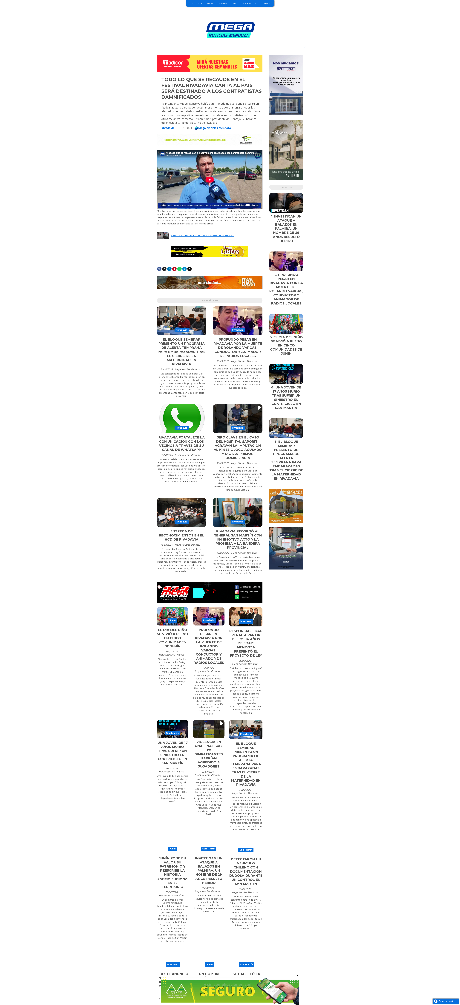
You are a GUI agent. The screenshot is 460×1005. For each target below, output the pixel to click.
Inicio (192, 3)
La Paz (234, 3)
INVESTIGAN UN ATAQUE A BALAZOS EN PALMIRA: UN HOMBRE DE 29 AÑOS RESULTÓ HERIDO (208, 870)
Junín (200, 3)
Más (266, 3)
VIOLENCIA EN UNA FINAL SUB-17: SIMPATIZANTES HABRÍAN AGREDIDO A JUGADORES (209, 754)
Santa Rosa (246, 3)
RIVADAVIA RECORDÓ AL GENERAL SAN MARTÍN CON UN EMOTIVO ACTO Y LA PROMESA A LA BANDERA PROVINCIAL (238, 539)
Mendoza (245, 621)
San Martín (222, 3)
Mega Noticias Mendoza (214, 128)
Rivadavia (210, 3)
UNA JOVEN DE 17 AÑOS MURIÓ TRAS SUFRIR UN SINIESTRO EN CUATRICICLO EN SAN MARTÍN (172, 753)
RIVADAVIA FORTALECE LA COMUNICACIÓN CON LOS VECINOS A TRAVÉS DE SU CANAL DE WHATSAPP (181, 443)
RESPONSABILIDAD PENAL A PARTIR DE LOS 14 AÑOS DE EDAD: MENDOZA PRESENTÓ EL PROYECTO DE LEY (245, 643)
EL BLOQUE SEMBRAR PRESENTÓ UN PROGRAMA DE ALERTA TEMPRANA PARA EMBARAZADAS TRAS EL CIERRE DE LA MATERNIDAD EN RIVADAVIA (181, 352)
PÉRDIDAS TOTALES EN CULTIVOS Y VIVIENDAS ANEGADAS (202, 235)
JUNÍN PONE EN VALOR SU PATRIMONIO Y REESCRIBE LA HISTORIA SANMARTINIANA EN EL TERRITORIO (172, 872)
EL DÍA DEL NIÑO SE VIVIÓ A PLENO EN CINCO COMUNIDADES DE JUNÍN (172, 638)
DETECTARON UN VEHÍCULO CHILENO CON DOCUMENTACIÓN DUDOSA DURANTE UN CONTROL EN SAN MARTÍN (245, 871)
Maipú (257, 3)
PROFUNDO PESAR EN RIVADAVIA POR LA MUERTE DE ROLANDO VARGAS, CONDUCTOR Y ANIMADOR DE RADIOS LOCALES (237, 348)
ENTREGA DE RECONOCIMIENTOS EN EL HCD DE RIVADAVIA (181, 535)
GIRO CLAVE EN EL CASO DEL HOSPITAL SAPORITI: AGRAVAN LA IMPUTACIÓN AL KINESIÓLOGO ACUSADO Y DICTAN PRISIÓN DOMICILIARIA (238, 447)
